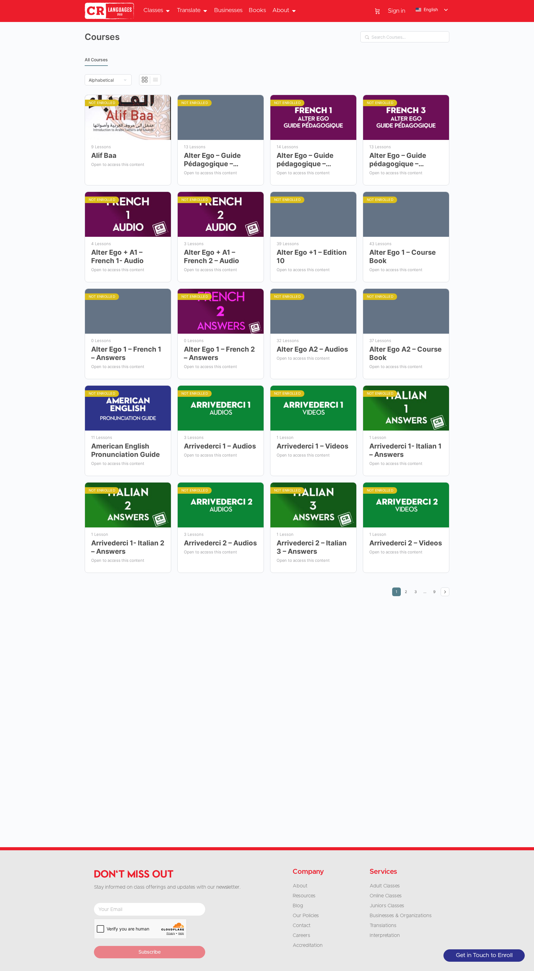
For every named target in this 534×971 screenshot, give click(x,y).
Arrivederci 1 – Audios (220, 446)
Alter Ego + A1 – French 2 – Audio (211, 256)
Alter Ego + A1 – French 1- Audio (117, 256)
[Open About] (294, 10)
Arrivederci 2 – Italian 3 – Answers (312, 547)
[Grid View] (144, 80)
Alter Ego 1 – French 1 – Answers (126, 353)
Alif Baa (104, 155)
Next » (445, 591)
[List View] (155, 80)
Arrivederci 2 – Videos (405, 543)
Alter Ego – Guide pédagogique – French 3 (397, 159)
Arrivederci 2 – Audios (220, 543)
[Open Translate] (205, 10)
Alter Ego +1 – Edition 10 (312, 256)
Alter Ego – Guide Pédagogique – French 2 (212, 159)
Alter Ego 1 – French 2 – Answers (219, 353)
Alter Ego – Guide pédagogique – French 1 (305, 159)
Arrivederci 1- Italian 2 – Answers (127, 547)
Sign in (396, 11)
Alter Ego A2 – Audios (312, 349)
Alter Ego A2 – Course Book (405, 353)
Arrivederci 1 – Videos (312, 446)
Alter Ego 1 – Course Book (402, 256)
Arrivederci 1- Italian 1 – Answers (405, 450)
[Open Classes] (168, 10)
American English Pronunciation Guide (125, 450)
